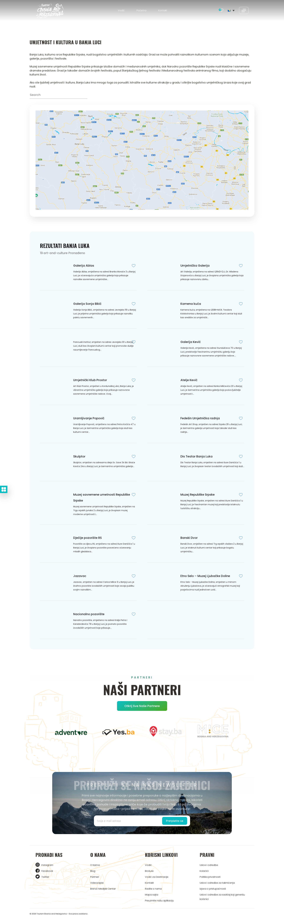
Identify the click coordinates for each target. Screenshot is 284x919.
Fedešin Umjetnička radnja (200, 418)
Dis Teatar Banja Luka (196, 456)
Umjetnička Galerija (195, 265)
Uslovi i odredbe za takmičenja (217, 883)
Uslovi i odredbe (209, 865)
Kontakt (162, 10)
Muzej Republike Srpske (197, 494)
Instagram (47, 865)
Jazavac (79, 576)
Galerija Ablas (83, 265)
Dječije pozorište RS (87, 538)
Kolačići (204, 871)
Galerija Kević (190, 342)
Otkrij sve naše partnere (142, 706)
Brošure (149, 871)
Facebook (47, 871)
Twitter (45, 877)
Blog (92, 871)
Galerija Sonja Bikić (87, 304)
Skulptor (79, 456)
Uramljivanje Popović (88, 418)
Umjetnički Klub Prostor (90, 380)
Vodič (121, 10)
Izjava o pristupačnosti (213, 888)
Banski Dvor (189, 538)
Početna (141, 10)
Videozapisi (97, 883)
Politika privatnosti (210, 877)
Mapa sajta (151, 894)
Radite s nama (153, 888)
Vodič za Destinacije (156, 877)
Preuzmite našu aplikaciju (159, 900)
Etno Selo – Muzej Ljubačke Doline (205, 576)
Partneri (94, 877)
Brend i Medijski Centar (103, 888)
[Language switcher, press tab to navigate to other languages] (231, 10)
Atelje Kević (188, 380)
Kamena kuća (190, 304)
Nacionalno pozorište (88, 614)
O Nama (95, 865)
